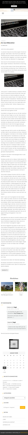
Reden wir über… (7, 416)
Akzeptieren (14, 6)
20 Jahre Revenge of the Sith (14, 385)
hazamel (9, 322)
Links (4, 419)
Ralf (4, 385)
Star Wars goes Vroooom (7, 294)
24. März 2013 (4, 45)
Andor (21, 294)
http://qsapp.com (18, 313)
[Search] (14, 10)
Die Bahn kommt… (17, 384)
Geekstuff (3, 41)
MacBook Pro (5, 270)
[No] (26, 4)
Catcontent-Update (14, 387)
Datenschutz (6, 424)
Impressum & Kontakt (9, 422)
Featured (5, 293)
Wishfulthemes (24, 432)
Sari (4, 388)
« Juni (4, 372)
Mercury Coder (6, 384)
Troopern (9, 293)
